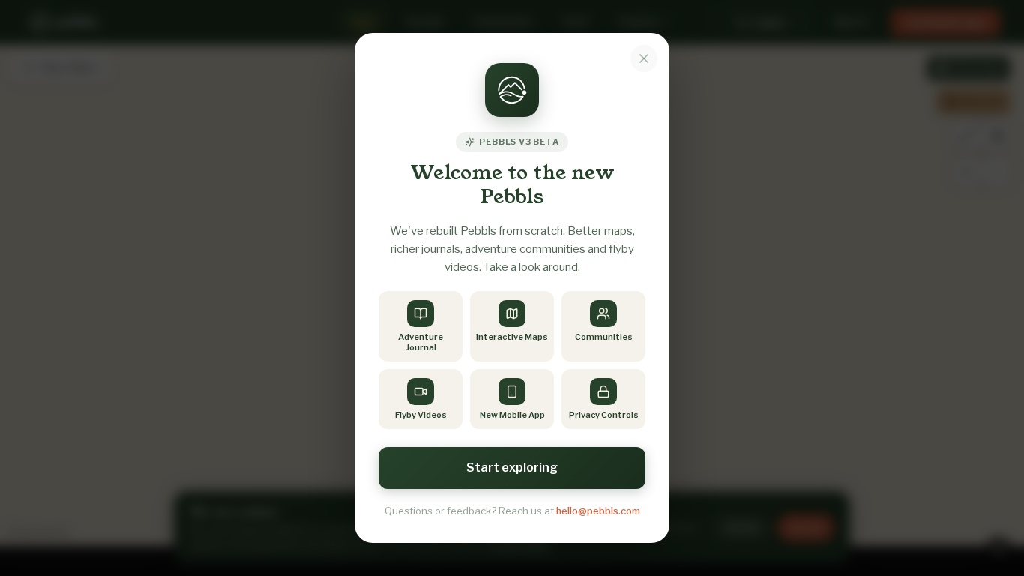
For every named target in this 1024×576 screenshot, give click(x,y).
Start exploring (512, 467)
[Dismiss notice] (643, 58)
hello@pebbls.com (598, 511)
